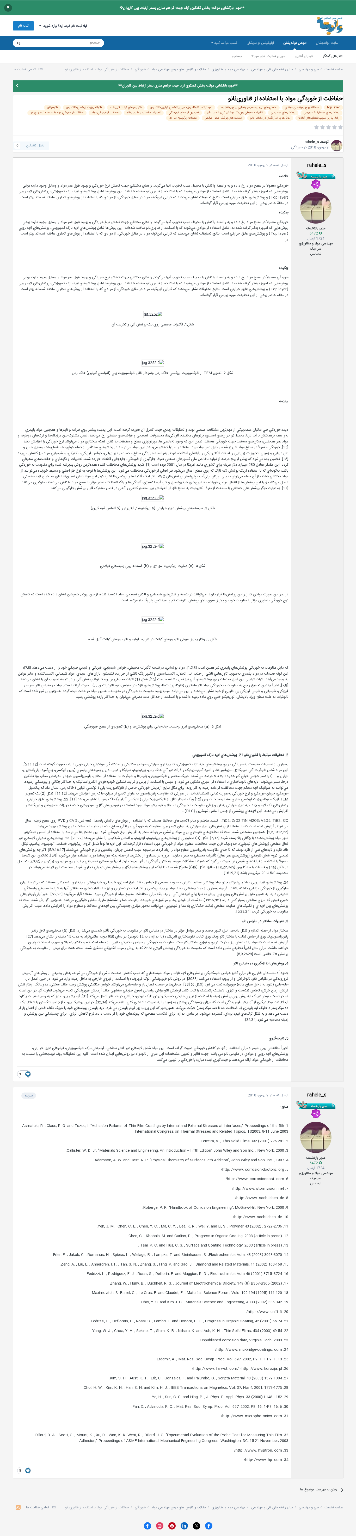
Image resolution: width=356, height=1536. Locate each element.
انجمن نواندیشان (294, 43)
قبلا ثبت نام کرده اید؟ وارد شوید (64, 26)
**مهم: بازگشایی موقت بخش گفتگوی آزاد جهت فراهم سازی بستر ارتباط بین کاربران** (182, 8)
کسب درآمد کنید (225, 43)
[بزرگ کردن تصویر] (152, 315)
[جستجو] (18, 43)
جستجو (237, 56)
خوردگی (297, 147)
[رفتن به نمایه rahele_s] (336, 145)
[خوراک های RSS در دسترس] (18, 1508)
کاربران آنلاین (304, 56)
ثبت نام (23, 26)
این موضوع (38, 43)
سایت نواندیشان (327, 43)
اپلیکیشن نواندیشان (260, 43)
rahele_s (312, 142)
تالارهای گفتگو (332, 56)
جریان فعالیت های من (269, 56)
